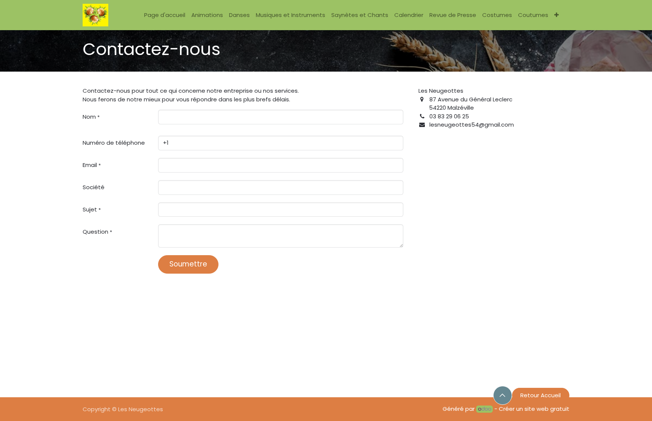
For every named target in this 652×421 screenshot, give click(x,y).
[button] (502, 395)
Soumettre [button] (188, 264)
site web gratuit (546, 409)
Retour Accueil (540, 395)
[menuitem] (164, 15)
